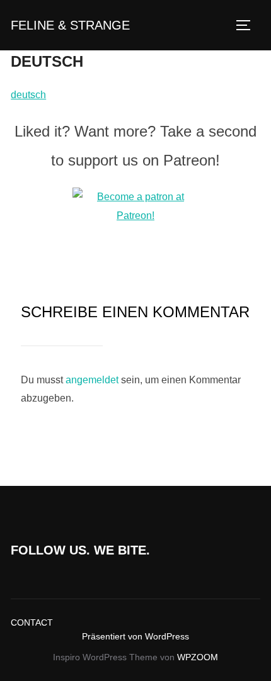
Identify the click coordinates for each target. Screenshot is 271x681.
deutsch (28, 94)
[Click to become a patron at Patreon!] (135, 215)
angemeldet (92, 379)
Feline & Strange (70, 25)
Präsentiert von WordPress (135, 636)
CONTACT (32, 622)
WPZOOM (197, 657)
